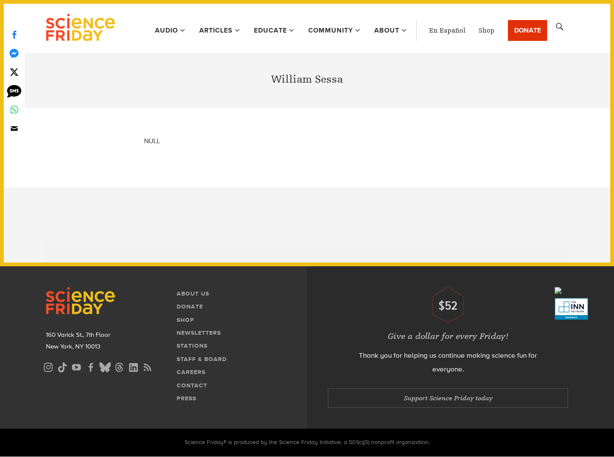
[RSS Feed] (147, 366)
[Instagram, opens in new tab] (48, 366)
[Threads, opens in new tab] (119, 366)
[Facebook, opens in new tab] (90, 366)
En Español (447, 30)
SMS (14, 90)
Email (14, 128)
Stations (192, 345)
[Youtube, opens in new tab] (76, 366)
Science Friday (80, 28)
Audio (166, 30)
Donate (527, 30)
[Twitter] (14, 72)
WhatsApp (14, 109)
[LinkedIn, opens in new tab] (133, 366)
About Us (193, 293)
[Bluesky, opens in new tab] (105, 366)
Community (330, 30)
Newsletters (199, 332)
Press (186, 398)
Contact (192, 385)
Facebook (14, 34)
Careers (191, 372)
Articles (216, 30)
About (386, 30)
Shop (487, 30)
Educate (270, 30)
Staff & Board (202, 359)
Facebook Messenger (14, 53)
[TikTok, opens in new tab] (62, 366)
